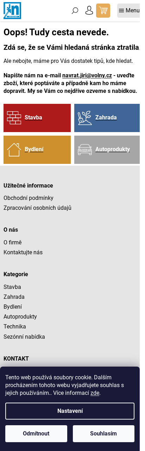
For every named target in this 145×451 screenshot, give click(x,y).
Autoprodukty (20, 316)
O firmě (12, 242)
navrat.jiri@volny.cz (87, 75)
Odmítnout (36, 433)
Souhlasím (103, 433)
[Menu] (129, 11)
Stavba (12, 287)
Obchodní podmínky (28, 198)
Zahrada (14, 296)
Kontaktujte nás (23, 252)
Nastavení (70, 411)
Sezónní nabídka (24, 336)
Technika (15, 326)
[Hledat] (75, 11)
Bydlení (13, 306)
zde (94, 393)
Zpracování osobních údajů (37, 207)
